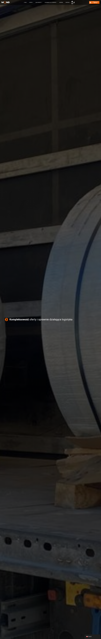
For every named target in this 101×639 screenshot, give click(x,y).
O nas (25, 2)
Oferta (30, 2)
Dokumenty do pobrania (50, 2)
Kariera (61, 2)
